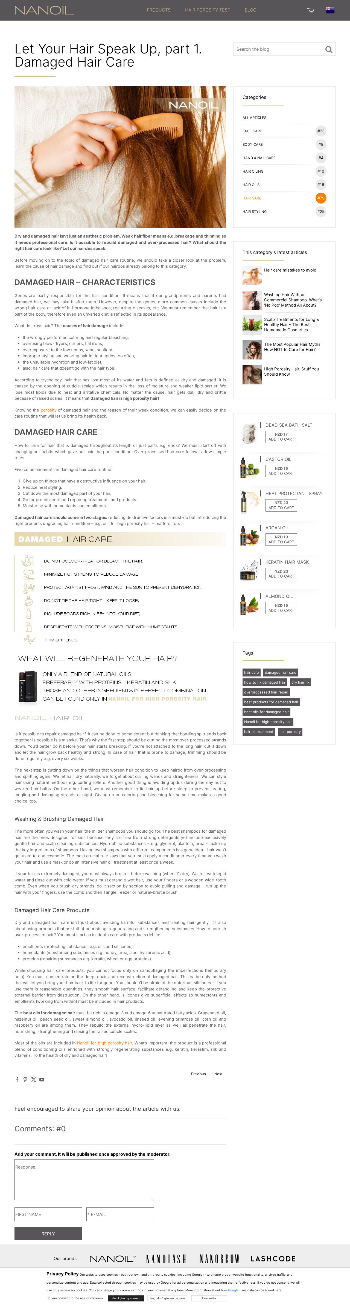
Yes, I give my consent (126, 1298)
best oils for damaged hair (266, 712)
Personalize (209, 1298)
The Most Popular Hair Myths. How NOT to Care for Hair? (293, 347)
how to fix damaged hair (264, 682)
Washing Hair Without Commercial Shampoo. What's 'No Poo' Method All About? (293, 300)
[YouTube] (42, 1079)
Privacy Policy (62, 1274)
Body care (283, 144)
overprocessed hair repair (266, 692)
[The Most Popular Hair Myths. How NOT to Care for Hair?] (252, 349)
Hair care (284, 198)
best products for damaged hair (271, 702)
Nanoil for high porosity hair (104, 1043)
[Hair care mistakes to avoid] (252, 275)
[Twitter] (33, 1079)
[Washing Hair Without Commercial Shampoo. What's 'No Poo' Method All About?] (252, 299)
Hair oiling (284, 171)
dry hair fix (300, 682)
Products (159, 10)
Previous (198, 1074)
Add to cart (281, 439)
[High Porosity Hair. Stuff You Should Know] (252, 374)
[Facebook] (17, 1079)
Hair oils (284, 184)
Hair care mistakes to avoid (290, 270)
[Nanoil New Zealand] (44, 10)
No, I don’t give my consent (167, 1298)
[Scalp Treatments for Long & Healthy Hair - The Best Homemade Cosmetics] (252, 324)
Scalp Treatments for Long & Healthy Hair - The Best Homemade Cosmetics (291, 324)
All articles (254, 117)
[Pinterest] (25, 1079)
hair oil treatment (258, 731)
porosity (49, 410)
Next (218, 1074)
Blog (250, 10)
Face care (284, 130)
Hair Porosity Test (207, 10)
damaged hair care (280, 672)
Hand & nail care (283, 157)
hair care (251, 672)
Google (233, 1290)
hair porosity (290, 731)
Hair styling (284, 211)
